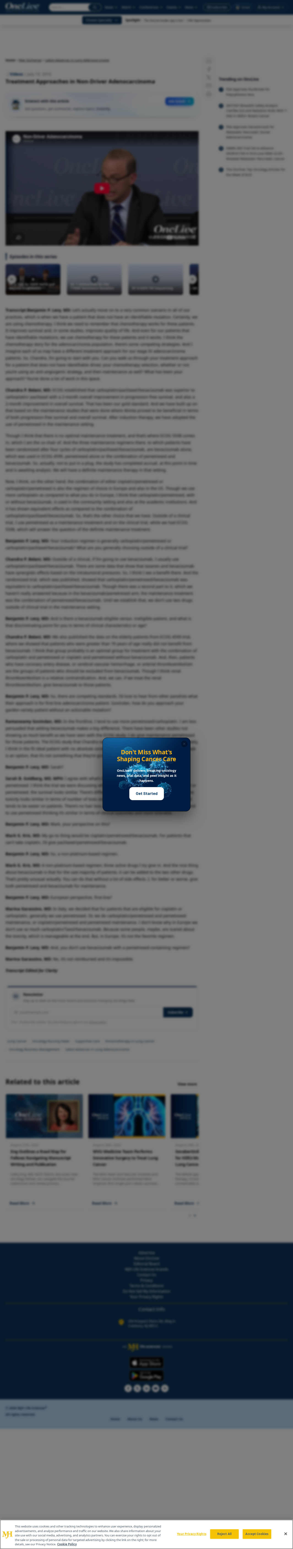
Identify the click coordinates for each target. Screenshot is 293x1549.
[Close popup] (184, 744)
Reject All (224, 1534)
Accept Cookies (256, 1534)
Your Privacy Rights (191, 1534)
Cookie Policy (67, 1544)
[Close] (286, 1534)
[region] (146, 1534)
